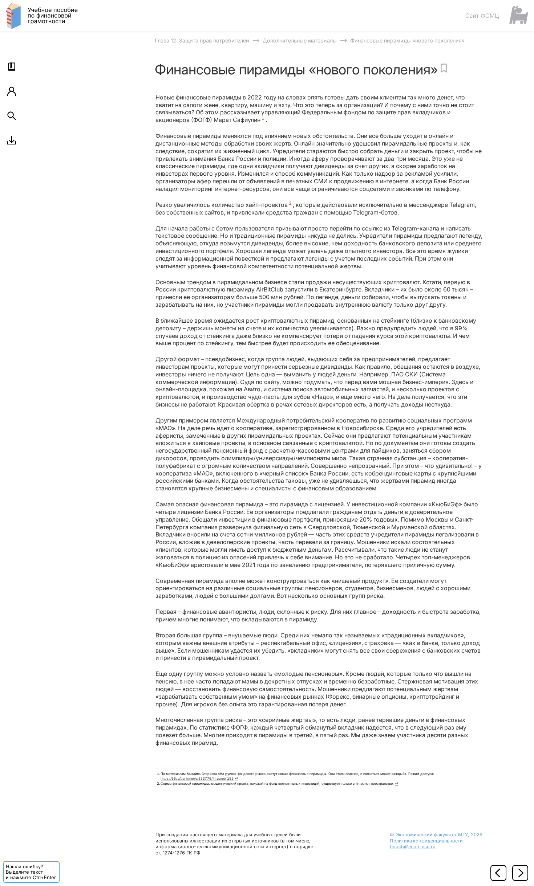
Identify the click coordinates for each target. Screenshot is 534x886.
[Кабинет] (11, 91)
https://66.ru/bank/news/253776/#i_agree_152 (197, 778)
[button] (11, 67)
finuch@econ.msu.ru (413, 846)
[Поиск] (11, 116)
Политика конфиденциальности (426, 841)
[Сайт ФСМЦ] (496, 15)
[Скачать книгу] (11, 140)
